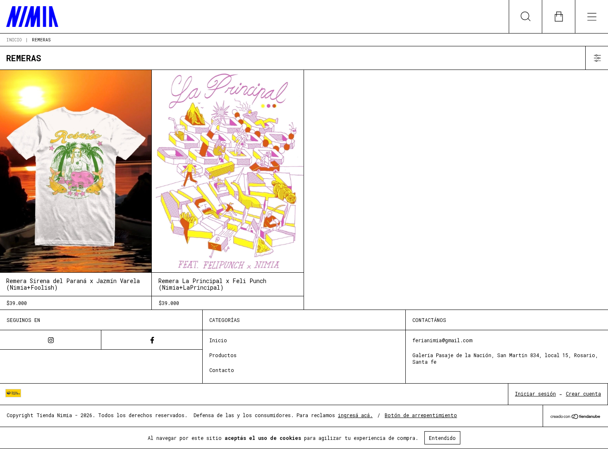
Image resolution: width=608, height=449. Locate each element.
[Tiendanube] (575, 417)
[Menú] (591, 16)
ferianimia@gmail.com (442, 340)
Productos (223, 355)
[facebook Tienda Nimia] (152, 339)
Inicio (14, 40)
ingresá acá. (355, 415)
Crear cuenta (583, 393)
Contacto (221, 370)
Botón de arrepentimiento (421, 415)
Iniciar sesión (535, 393)
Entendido (442, 438)
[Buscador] (525, 16)
